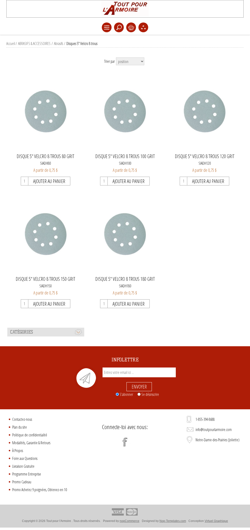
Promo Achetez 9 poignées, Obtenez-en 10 (39, 489)
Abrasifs (58, 43)
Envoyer (139, 386)
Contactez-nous (22, 419)
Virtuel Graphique (216, 521)
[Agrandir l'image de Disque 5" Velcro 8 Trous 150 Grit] (45, 234)
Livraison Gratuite (23, 466)
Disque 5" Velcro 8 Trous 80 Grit (45, 156)
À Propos (17, 450)
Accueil (10, 43)
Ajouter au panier (49, 181)
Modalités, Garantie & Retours (31, 442)
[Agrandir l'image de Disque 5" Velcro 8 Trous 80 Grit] (45, 112)
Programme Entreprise (26, 474)
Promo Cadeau (21, 482)
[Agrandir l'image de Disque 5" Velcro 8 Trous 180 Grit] (125, 234)
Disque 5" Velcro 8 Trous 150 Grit (45, 279)
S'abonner (126, 394)
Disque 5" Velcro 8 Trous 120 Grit (204, 156)
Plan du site (19, 427)
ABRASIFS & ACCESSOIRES (34, 43)
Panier (131, 27)
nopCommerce (129, 521)
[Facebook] (125, 442)
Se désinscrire (150, 394)
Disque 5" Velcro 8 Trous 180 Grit (125, 279)
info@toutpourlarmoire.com (214, 429)
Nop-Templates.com (172, 521)
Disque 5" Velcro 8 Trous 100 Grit (125, 156)
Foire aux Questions (24, 458)
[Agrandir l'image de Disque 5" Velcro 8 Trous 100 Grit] (125, 112)
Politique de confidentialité (29, 435)
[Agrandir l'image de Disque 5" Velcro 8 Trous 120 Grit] (204, 112)
